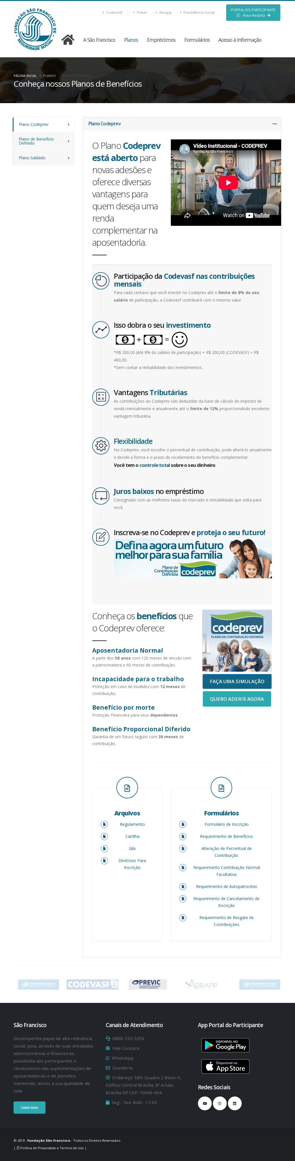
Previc (141, 12)
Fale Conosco (125, 1048)
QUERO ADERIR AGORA (237, 699)
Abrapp (165, 12)
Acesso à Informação (239, 39)
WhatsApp (123, 1058)
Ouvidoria (122, 1068)
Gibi (132, 848)
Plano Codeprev (33, 124)
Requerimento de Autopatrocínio (226, 886)
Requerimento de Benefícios (226, 836)
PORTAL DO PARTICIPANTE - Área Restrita (253, 12)
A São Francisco (99, 39)
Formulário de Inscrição (227, 824)
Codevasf (113, 12)
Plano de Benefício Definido (36, 141)
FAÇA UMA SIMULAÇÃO (237, 681)
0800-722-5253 (128, 1038)
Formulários (197, 39)
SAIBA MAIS (29, 1107)
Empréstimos (161, 39)
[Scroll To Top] (285, 1154)
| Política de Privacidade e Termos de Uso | (50, 1148)
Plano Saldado (32, 157)
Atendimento (75, 74)
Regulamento (132, 824)
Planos (131, 39)
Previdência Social (199, 12)
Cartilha (132, 836)
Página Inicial (25, 75)
